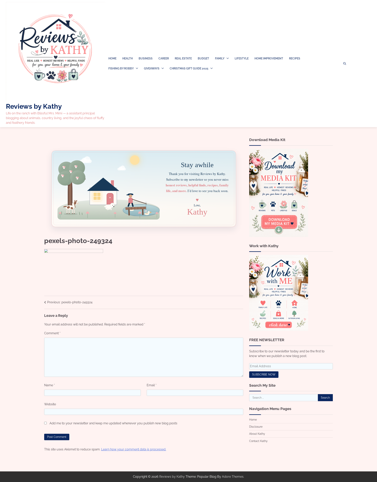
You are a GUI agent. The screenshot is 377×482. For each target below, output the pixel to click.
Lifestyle (242, 58)
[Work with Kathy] (278, 330)
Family (219, 58)
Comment (52, 333)
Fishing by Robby (121, 68)
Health (127, 58)
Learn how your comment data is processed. (133, 449)
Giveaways (151, 68)
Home (112, 58)
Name (49, 385)
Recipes (294, 58)
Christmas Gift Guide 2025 (189, 68)
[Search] (345, 64)
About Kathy (257, 434)
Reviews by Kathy (34, 106)
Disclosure (256, 426)
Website (50, 404)
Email (151, 385)
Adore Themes (232, 476)
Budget (203, 58)
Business (146, 58)
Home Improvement (268, 58)
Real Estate (183, 58)
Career (163, 58)
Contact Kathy (258, 441)
